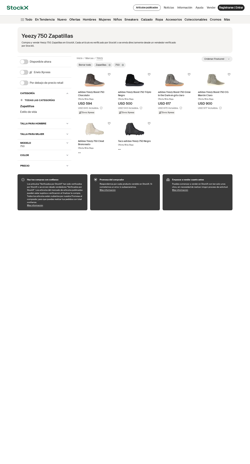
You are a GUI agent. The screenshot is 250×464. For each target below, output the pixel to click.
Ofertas (74, 20)
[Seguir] (109, 74)
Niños (117, 20)
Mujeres (105, 20)
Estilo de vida (28, 112)
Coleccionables (196, 20)
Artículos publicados (147, 7)
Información (185, 8)
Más (227, 20)
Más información (55, 205)
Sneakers (131, 20)
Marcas (89, 58)
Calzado (147, 20)
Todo (28, 20)
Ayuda (199, 7)
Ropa (159, 20)
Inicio (79, 58)
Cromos (215, 20)
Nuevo (62, 20)
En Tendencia (45, 20)
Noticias (169, 7)
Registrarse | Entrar (231, 7)
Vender (211, 7)
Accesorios (174, 20)
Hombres (89, 20)
